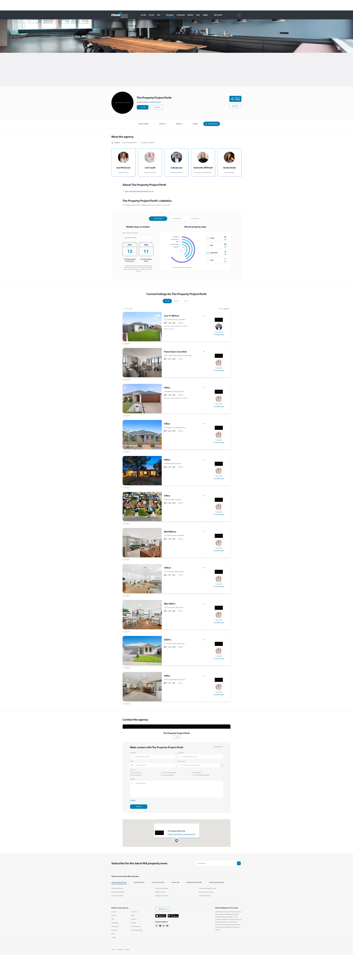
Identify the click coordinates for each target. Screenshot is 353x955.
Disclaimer (120, 949)
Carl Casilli (218, 368)
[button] (176, 840)
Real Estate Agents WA (194, 882)
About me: (132, 770)
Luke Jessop (219, 332)
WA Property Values (136, 930)
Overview (162, 124)
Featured (226, 308)
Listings (195, 124)
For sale (143, 15)
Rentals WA (175, 882)
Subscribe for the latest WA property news (139, 863)
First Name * (133, 752)
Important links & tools (119, 882)
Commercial (181, 15)
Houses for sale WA (157, 882)
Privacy (113, 949)
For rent (151, 15)
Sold (158, 15)
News (132, 915)
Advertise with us (136, 926)
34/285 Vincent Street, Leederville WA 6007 (149, 102)
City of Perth (218, 15)
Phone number (181, 761)
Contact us (134, 912)
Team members (143, 124)
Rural (198, 15)
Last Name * (181, 752)
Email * (132, 761)
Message (132, 779)
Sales (158, 218)
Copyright (126, 949)
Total (195, 218)
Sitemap (133, 923)
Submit (138, 806)
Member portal (163, 909)
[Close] (193, 827)
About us (133, 919)
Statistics (179, 124)
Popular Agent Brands (216, 882)
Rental (176, 218)
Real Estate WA (139, 882)
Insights (205, 15)
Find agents (170, 15)
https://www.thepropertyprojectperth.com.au (139, 191)
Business (190, 15)
